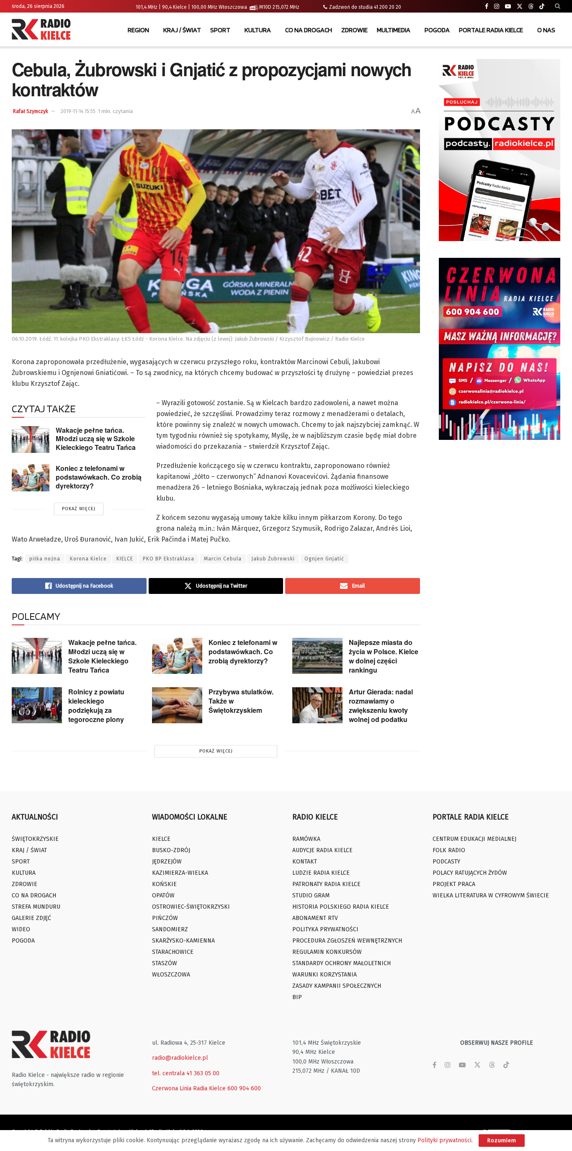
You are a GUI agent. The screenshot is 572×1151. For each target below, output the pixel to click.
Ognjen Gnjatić (324, 559)
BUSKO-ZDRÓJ (171, 850)
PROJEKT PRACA (454, 884)
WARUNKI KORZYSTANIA (324, 974)
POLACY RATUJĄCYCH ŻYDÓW (470, 872)
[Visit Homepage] (43, 30)
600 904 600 (244, 1088)
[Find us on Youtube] (508, 6)
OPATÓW (163, 895)
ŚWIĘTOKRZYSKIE (35, 839)
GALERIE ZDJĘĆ (31, 918)
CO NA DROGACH (308, 30)
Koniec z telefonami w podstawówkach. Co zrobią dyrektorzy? (99, 476)
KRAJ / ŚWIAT (182, 30)
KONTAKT (304, 861)
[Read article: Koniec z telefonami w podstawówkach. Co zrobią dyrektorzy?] (30, 477)
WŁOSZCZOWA (171, 974)
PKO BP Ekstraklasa (168, 559)
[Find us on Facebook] (486, 6)
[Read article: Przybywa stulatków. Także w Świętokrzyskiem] (177, 705)
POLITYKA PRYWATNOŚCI (325, 929)
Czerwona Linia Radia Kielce (189, 1088)
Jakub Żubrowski (273, 559)
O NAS (546, 30)
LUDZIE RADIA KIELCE (321, 872)
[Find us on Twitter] (520, 6)
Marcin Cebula (223, 559)
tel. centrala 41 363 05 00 (185, 1073)
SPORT (220, 30)
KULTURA (258, 30)
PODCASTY (446, 861)
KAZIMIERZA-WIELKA (180, 872)
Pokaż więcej (78, 508)
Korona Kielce (88, 559)
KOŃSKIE (164, 884)
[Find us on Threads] (530, 6)
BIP (297, 997)
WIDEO (21, 929)
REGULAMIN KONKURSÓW (327, 952)
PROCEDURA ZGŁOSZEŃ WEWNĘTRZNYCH (347, 940)
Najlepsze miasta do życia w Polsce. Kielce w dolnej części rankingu (383, 656)
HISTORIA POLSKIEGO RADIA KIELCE (340, 906)
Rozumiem (501, 1140)
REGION (138, 30)
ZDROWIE (354, 30)
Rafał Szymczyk (30, 111)
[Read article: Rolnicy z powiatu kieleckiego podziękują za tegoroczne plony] (37, 705)
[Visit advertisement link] (499, 150)
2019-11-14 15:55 (78, 111)
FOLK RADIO (449, 850)
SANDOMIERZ (170, 929)
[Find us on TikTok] (541, 6)
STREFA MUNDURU (36, 906)
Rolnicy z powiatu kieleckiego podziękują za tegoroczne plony (96, 705)
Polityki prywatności (444, 1140)
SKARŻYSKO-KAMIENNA (183, 940)
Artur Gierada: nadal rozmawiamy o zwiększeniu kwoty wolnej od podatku (381, 705)
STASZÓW (164, 963)
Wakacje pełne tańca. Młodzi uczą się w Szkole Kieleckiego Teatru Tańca (96, 438)
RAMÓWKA (306, 839)
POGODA (437, 30)
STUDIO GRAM (311, 895)
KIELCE (124, 559)
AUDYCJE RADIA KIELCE (322, 850)
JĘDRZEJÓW (167, 861)
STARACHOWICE (172, 952)
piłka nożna (44, 559)
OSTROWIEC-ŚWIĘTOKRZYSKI (191, 906)
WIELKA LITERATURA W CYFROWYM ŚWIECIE (491, 895)
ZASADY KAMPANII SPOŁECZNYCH (336, 985)
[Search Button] (557, 6)
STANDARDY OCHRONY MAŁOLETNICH (341, 963)
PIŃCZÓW (165, 918)
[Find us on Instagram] (496, 6)
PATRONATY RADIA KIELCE (326, 884)
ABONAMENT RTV (315, 918)
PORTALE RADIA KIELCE (491, 30)
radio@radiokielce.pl (180, 1057)
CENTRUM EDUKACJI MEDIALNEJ (474, 839)
